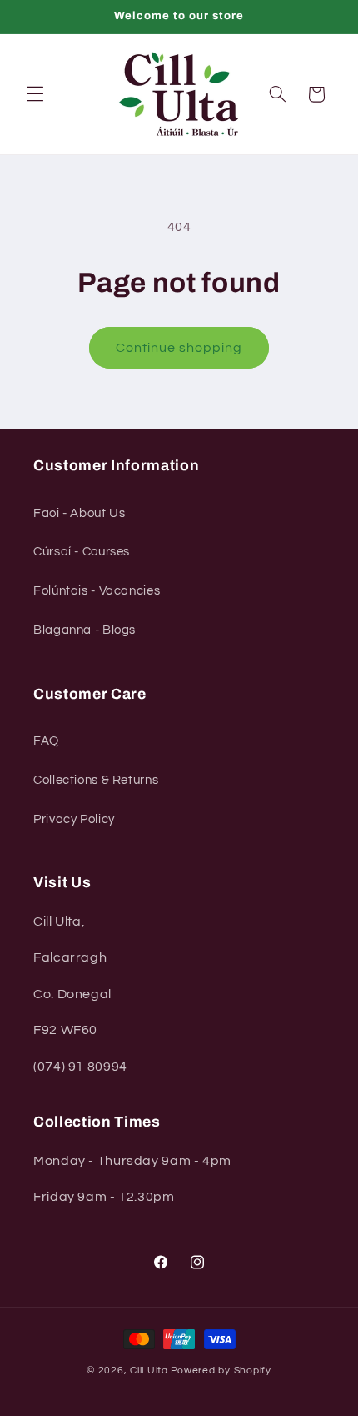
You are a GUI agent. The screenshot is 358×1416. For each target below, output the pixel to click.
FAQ (46, 741)
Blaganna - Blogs (84, 630)
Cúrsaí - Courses (81, 551)
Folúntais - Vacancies (96, 591)
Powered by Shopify (221, 1370)
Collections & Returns (95, 780)
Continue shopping (179, 347)
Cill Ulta (149, 1370)
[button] (35, 94)
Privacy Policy (74, 819)
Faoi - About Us (79, 513)
